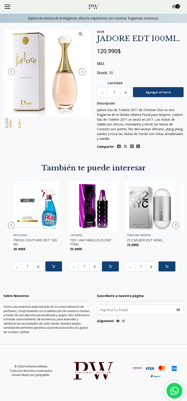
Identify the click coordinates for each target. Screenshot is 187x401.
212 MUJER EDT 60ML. (145, 240)
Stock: (102, 72)
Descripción (106, 103)
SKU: (101, 63)
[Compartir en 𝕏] (125, 146)
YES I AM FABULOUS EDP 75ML (90, 242)
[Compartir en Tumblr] (138, 146)
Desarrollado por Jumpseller (31, 375)
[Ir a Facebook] (118, 321)
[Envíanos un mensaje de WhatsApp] (174, 391)
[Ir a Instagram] (123, 321)
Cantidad (115, 83)
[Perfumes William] (94, 7)
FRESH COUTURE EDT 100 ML (35, 242)
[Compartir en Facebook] (119, 146)
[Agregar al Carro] (53, 266)
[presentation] (11, 71)
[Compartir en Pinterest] (132, 146)
